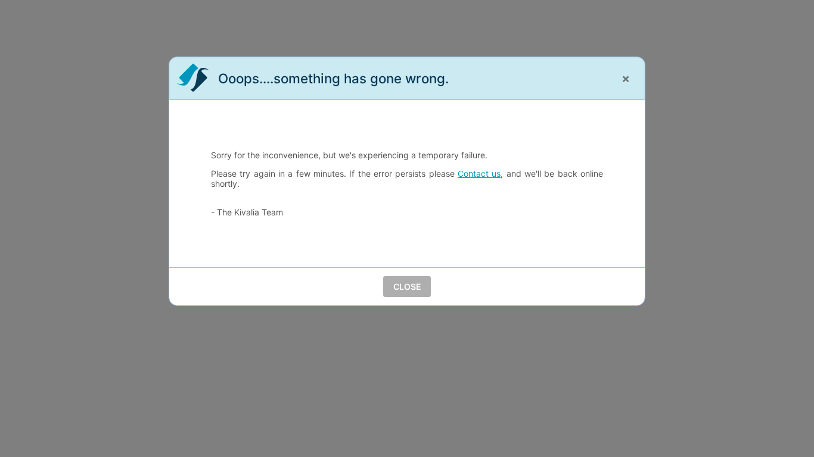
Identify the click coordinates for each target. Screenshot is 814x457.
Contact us (479, 173)
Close (407, 286)
